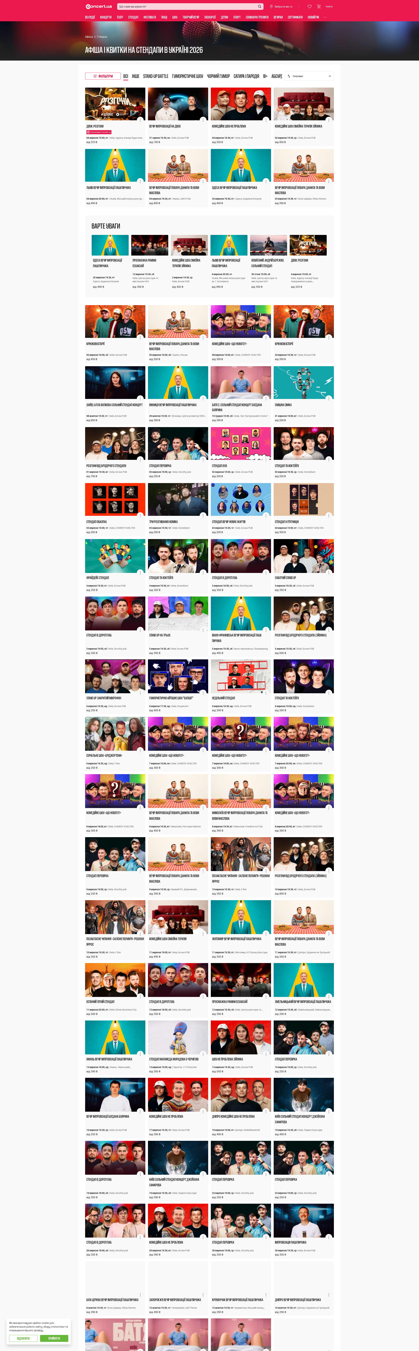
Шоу (174, 17)
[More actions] (140, 120)
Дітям (224, 17)
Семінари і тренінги (257, 17)
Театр (120, 17)
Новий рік (313, 17)
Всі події (90, 17)
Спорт (237, 17)
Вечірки (278, 17)
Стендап (133, 17)
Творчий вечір (191, 17)
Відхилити (23, 1338)
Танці (164, 17)
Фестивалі (150, 17)
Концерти (105, 17)
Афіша (89, 36)
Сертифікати (295, 17)
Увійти (329, 6)
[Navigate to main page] (99, 6)
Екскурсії (210, 17)
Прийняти (54, 1338)
